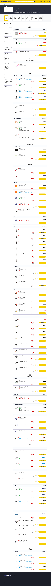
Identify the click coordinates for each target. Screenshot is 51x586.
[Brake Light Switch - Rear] (16, 338)
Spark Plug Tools (30, 4)
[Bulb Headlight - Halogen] (16, 236)
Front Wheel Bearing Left (22, 528)
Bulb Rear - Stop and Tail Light (23, 259)
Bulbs (6, 57)
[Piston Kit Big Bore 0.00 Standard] (16, 387)
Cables (6, 77)
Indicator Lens (21, 202)
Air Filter (20, 148)
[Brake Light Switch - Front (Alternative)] (16, 332)
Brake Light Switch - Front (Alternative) (24, 331)
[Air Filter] (16, 149)
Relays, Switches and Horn (29, 316)
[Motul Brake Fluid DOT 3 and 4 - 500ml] (16, 52)
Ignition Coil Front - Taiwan (22, 303)
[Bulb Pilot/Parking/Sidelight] (16, 254)
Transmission (6, 84)
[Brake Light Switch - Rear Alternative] (16, 344)
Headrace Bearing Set (22, 450)
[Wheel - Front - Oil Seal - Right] (16, 541)
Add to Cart (42, 81)
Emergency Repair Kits (16, 4)
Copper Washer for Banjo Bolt (23, 120)
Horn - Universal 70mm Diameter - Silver (24, 367)
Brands (10, 4)
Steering (6, 74)
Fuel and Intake (6, 47)
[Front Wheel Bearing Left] (16, 529)
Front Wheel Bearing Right (22, 534)
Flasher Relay (21, 355)
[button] (41, 1)
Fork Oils (29, 39)
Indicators (6, 54)
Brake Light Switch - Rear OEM (23, 349)
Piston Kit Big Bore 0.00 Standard (23, 386)
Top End (29, 378)
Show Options (42, 45)
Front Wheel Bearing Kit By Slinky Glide (24, 513)
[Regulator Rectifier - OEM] (16, 282)
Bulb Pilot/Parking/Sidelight (22, 253)
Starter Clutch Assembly (22, 396)
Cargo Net (20, 64)
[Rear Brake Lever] (16, 479)
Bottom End (6, 66)
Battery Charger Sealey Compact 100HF (24, 175)
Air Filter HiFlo (21, 154)
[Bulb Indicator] (16, 242)
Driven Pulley (7, 86)
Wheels (6, 79)
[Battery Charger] (16, 169)
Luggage (6, 37)
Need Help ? (45, 4)
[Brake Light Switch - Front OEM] (16, 320)
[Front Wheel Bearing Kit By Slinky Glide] (16, 514)
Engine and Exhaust (7, 63)
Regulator (20, 268)
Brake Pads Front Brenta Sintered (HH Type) (24, 77)
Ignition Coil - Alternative (22, 297)
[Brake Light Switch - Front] (16, 326)
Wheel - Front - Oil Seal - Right (23, 540)
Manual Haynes (21, 31)
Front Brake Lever (21, 472)
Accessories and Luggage (8, 35)
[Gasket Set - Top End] (16, 431)
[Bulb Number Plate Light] (16, 248)
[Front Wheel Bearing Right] (16, 535)
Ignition (6, 59)
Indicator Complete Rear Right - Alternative (24, 190)
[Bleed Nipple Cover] (16, 112)
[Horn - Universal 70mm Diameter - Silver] (16, 368)
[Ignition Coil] (16, 292)
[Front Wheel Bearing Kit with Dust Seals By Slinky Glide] (16, 521)
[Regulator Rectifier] (16, 276)
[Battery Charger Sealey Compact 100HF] (16, 176)
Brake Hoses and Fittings (8, 45)
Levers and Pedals (29, 470)
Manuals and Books (29, 29)
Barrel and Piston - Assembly (22, 380)
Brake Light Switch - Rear (22, 337)
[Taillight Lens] (16, 220)
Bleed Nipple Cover (21, 111)
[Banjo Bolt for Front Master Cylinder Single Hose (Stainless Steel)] (16, 135)
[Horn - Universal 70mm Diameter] (16, 362)
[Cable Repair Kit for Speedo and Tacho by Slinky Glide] (16, 495)
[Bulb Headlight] (16, 230)
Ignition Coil (20, 291)
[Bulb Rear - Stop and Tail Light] (16, 260)
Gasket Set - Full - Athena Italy (23, 424)
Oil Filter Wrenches (23, 4)
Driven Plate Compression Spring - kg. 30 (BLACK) (25, 553)
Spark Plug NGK (21, 309)
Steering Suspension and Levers (8, 72)
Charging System (7, 58)
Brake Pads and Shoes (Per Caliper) (8, 42)
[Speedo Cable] (16, 500)
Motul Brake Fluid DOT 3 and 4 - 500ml (24, 51)
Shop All (6, 4)
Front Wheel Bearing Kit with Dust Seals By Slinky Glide (26, 520)
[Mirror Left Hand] (16, 458)
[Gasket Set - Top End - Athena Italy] (16, 437)
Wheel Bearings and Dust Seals (8, 82)
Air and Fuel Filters (7, 49)
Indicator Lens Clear (21, 196)
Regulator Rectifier (21, 275)
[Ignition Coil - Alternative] (16, 298)
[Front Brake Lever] (16, 473)
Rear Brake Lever (21, 478)
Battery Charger (21, 168)
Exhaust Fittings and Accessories (7, 68)
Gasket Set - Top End (21, 430)
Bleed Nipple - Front (21, 105)
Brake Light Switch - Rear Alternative (23, 343)
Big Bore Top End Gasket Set (22, 417)
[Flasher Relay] (16, 356)
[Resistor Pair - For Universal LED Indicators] (16, 210)
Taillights (29, 216)
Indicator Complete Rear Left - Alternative (24, 184)
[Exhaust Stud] (16, 408)
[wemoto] (7, 575)
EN (46, 1)
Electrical (6, 51)
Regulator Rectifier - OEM (22, 281)
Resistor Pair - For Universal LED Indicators (24, 209)
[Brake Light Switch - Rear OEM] (16, 350)
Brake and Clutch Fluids (8, 33)
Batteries (6, 53)
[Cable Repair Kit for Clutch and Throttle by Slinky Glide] (16, 489)
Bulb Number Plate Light (22, 247)
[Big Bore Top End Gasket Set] (16, 418)
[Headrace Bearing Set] (16, 451)
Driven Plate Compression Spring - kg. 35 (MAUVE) (25, 559)
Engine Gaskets (7, 69)
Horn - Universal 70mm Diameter (23, 361)
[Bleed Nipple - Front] (16, 106)
